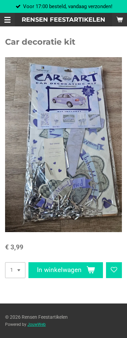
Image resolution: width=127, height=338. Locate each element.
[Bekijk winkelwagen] (119, 19)
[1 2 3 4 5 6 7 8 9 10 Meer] (15, 270)
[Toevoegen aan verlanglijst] (114, 270)
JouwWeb (36, 324)
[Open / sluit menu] (7, 19)
